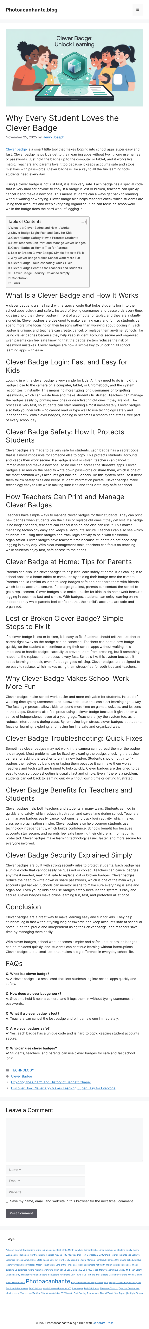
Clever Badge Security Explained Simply (41, 273)
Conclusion (20, 278)
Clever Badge (21, 1076)
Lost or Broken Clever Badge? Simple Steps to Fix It (47, 253)
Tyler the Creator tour (129, 1288)
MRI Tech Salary (134, 1270)
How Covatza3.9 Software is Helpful (100, 1255)
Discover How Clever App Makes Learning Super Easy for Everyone (63, 1088)
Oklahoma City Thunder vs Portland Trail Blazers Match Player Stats (93, 1275)
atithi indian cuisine (45, 1250)
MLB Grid (82, 1270)
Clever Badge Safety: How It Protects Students (44, 238)
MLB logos (93, 1270)
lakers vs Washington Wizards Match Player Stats (30, 1265)
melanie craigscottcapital (118, 1265)
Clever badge (16, 149)
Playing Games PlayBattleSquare (125, 1282)
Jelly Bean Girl (72, 1260)
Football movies (54, 1255)
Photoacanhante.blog (31, 10)
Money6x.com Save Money (112, 1270)
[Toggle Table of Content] (81, 222)
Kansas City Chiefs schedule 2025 (124, 1260)
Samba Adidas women (17, 1288)
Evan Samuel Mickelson (17, 1255)
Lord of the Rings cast (66, 1265)
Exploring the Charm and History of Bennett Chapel (51, 1082)
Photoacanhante (48, 1281)
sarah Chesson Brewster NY (57, 1288)
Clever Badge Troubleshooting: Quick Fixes (41, 263)
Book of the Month (65, 1250)
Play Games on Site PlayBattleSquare (89, 1282)
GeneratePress (103, 1323)
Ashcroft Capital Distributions (20, 1250)
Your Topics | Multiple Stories (128, 1293)
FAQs (16, 283)
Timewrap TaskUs (109, 1288)
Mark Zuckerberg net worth (91, 1265)
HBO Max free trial (72, 1255)
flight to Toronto (37, 1255)
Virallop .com (12, 1293)
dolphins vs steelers (115, 1250)
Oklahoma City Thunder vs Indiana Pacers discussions (32, 1275)
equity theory (132, 1250)
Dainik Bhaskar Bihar (94, 1250)
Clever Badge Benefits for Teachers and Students (46, 268)
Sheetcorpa (77, 1288)
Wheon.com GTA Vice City (32, 1293)
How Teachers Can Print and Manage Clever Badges (48, 243)
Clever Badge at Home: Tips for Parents (39, 248)
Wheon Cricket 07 (54, 1293)
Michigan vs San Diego (65, 1270)
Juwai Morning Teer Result (94, 1260)
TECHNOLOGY (22, 1070)
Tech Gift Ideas (91, 1288)
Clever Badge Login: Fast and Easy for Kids (41, 233)
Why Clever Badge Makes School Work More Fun (45, 258)
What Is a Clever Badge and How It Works (39, 228)
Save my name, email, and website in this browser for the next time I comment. (72, 1201)
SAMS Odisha (35, 1288)
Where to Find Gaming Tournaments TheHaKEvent (88, 1293)
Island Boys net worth (53, 1260)
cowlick (79, 1250)
